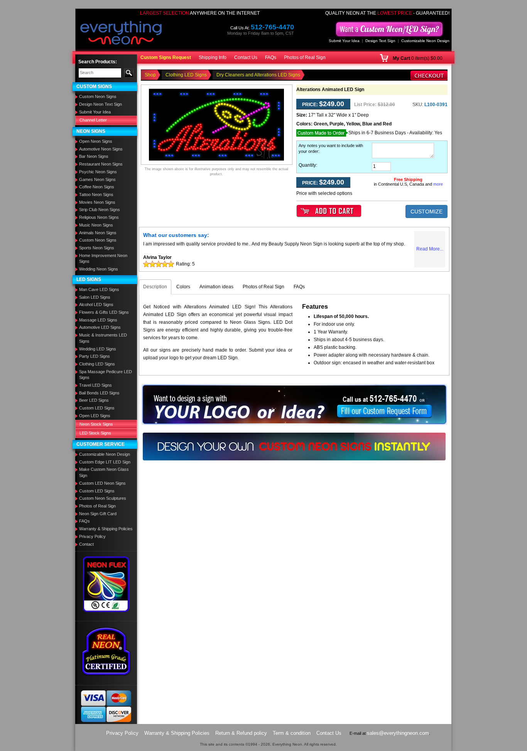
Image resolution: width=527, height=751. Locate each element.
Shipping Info (212, 57)
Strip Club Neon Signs (99, 209)
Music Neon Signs (96, 225)
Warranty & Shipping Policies (106, 528)
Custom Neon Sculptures (102, 498)
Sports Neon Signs (96, 247)
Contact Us (245, 57)
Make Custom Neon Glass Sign (104, 472)
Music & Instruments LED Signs (103, 338)
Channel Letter (93, 120)
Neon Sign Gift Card (98, 513)
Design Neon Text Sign (100, 104)
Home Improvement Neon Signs (103, 258)
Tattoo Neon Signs (96, 194)
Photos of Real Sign (305, 57)
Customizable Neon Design (425, 41)
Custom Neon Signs (98, 96)
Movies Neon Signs (97, 202)
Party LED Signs (94, 356)
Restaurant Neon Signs (101, 164)
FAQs (270, 57)
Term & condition (292, 733)
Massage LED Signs (98, 320)
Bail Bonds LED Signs (99, 393)
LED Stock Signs (95, 433)
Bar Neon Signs (93, 156)
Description (155, 286)
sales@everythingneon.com (398, 733)
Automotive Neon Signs (101, 149)
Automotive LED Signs (100, 327)
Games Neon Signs (97, 179)
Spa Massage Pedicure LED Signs (105, 374)
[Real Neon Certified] (106, 651)
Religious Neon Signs (99, 217)
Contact (86, 544)
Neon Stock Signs (96, 424)
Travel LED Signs (95, 385)
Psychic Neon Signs (98, 171)
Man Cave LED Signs (99, 289)
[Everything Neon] (121, 33)
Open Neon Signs (95, 141)
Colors (183, 286)
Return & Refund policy (241, 733)
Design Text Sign (380, 41)
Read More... (429, 249)
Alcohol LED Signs (96, 304)
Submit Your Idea (344, 41)
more (438, 184)
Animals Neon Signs (98, 232)
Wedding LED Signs (97, 349)
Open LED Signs (94, 415)
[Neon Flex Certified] (106, 584)
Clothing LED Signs (97, 364)
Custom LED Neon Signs (102, 483)
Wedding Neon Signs (98, 269)
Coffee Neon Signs (96, 186)
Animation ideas (216, 286)
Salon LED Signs (94, 297)
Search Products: (97, 61)
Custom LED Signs (97, 408)
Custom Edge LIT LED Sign (104, 462)
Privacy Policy (92, 536)
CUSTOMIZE (426, 211)
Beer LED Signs (94, 400)
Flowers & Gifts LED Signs (104, 312)
